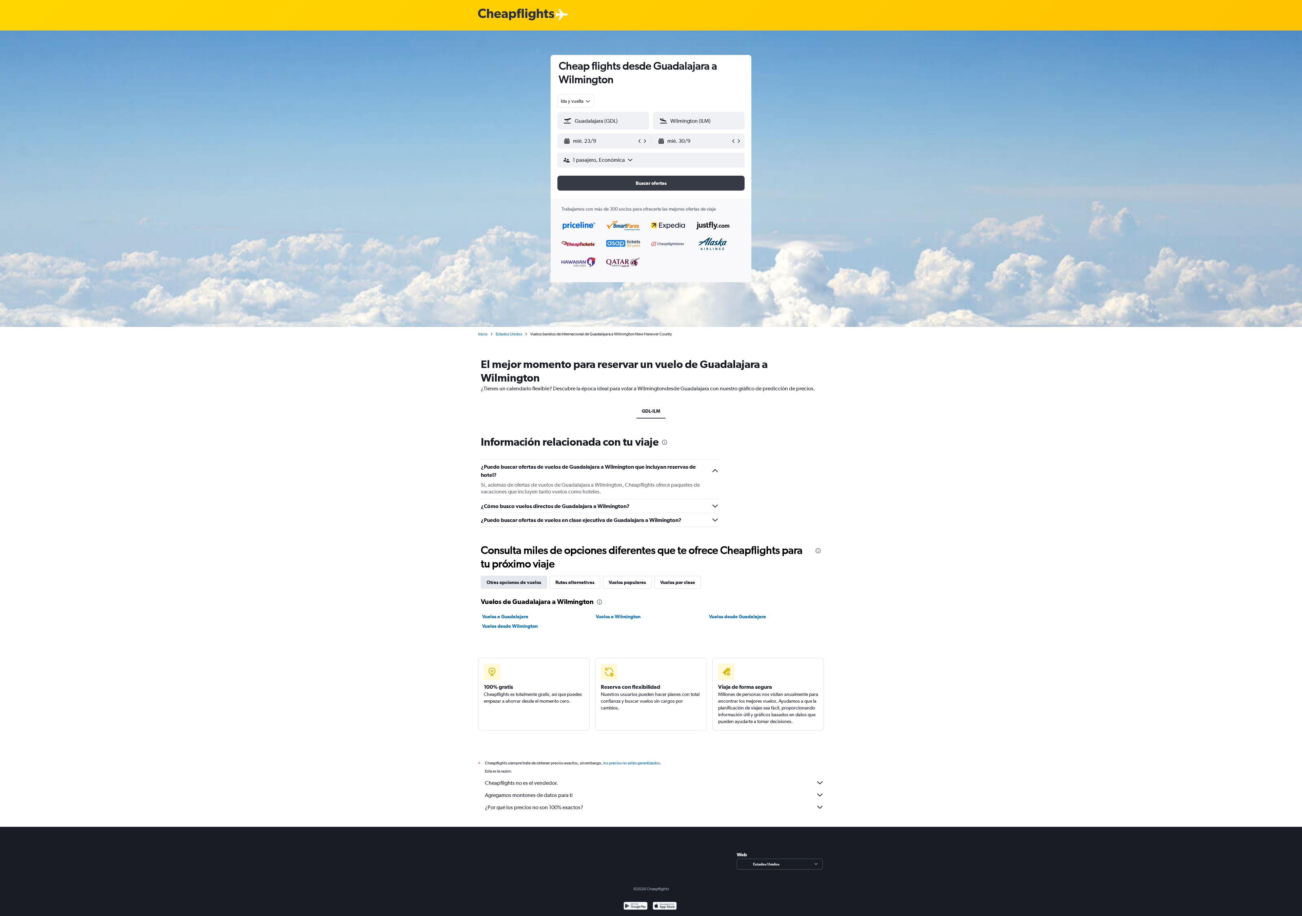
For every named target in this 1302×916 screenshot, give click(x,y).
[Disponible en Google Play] (635, 906)
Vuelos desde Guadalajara (737, 616)
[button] (600, 141)
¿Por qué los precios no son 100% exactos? (534, 807)
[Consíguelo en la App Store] (664, 906)
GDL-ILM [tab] (651, 411)
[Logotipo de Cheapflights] (516, 15)
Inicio (483, 334)
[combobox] (575, 101)
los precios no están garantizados (631, 763)
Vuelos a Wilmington (618, 616)
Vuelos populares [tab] (627, 582)
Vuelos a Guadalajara (505, 616)
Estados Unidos (509, 334)
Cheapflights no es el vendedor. (521, 783)
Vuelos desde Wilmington (510, 626)
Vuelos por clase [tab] (677, 582)
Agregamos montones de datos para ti (529, 795)
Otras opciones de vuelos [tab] (514, 582)
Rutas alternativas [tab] (574, 582)
